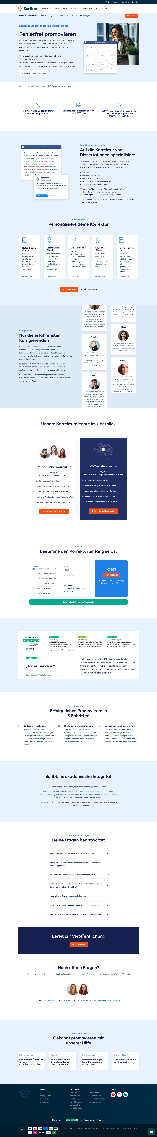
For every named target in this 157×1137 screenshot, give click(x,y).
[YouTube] (113, 1094)
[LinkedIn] (125, 1094)
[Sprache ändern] (22, 1129)
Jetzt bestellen (69, 289)
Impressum (69, 1128)
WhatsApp (109, 1000)
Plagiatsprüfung (76, 791)
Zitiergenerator (90, 791)
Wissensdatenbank (93, 795)
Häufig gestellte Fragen (49, 1096)
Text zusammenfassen (64, 795)
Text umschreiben (47, 795)
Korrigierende (64, 15)
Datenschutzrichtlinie (129, 1128)
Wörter (66, 566)
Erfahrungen (85, 15)
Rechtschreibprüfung (105, 791)
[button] (151, 1131)
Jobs (41, 1093)
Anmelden (125, 2)
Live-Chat (66, 1000)
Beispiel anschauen (89, 289)
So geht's (52, 15)
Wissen (104, 8)
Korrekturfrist (69, 575)
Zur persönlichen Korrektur (53, 512)
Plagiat (45, 8)
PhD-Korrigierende (38, 350)
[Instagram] (119, 1094)
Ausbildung (68, 585)
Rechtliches (44, 1099)
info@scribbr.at (49, 1000)
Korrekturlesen (60, 8)
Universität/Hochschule (75, 588)
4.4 (98, 195)
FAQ (107, 2)
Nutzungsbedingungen (111, 1128)
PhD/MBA (69, 591)
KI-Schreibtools (89, 8)
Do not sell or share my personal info (88, 1128)
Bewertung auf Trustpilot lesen (38, 675)
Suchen (136, 2)
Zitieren (74, 8)
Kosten (75, 15)
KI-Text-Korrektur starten (103, 511)
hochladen (27, 732)
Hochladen (131, 15)
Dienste (43, 15)
